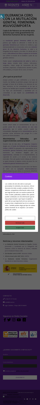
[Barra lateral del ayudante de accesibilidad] (2, 16)
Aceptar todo (20, 227)
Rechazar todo (20, 223)
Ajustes (20, 218)
